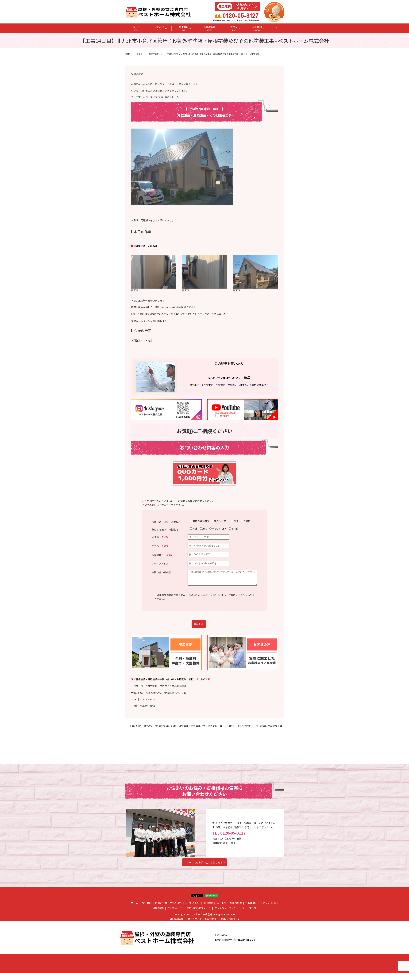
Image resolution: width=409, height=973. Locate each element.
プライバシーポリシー (226, 908)
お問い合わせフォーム (199, 908)
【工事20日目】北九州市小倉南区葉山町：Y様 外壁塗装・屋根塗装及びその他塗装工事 (174, 725)
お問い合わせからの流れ (168, 902)
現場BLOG (158, 908)
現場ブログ (154, 54)
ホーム (136, 28)
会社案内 (146, 902)
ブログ (233, 28)
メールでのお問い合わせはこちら (205, 862)
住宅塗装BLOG (175, 908)
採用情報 (208, 902)
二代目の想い (192, 902)
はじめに (159, 28)
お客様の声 (209, 28)
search (280, 29)
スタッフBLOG (268, 902)
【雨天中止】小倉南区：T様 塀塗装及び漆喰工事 (255, 725)
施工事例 (184, 28)
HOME (127, 54)
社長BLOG (250, 902)
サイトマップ (249, 908)
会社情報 (257, 28)
